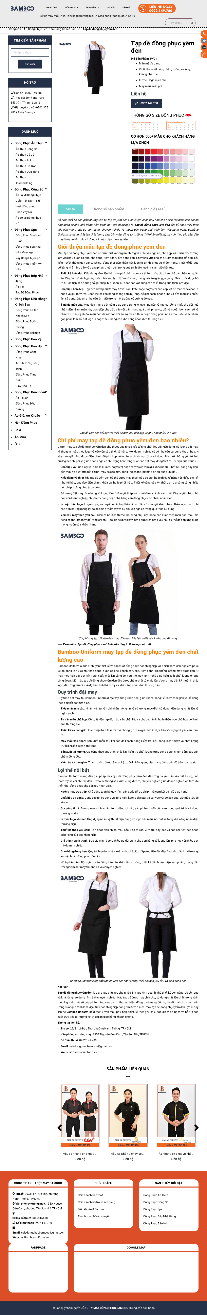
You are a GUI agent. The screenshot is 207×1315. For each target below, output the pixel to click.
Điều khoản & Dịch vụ (91, 1209)
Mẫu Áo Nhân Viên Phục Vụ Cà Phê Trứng (137, 1153)
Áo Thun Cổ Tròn (26, 166)
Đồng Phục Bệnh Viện (30, 392)
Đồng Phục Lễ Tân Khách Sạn (27, 312)
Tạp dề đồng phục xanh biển (95, 644)
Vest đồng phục (25, 206)
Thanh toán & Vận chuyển (94, 1216)
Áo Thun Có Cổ (25, 154)
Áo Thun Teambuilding (24, 180)
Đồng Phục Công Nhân (26, 354)
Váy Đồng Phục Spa (28, 258)
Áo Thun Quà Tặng (27, 171)
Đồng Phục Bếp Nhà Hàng (29, 278)
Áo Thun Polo (24, 160)
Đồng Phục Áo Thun (29, 143)
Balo (18, 430)
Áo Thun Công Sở (26, 149)
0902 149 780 (33, 92)
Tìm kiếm (30, 64)
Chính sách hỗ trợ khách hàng (96, 1202)
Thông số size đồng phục (158, 115)
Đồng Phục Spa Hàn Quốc (28, 238)
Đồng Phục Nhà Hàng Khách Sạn (30, 301)
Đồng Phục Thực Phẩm (26, 377)
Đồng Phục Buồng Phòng (27, 324)
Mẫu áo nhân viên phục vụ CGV (82, 1153)
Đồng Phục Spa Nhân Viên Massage (29, 249)
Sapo (151, 1308)
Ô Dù (18, 444)
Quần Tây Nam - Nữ (28, 200)
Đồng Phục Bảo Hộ (28, 346)
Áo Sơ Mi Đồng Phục (28, 195)
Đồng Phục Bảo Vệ (28, 339)
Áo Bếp (20, 286)
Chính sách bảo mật (90, 1195)
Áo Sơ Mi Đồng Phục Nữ (28, 220)
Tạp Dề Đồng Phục (27, 292)
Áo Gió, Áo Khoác (27, 415)
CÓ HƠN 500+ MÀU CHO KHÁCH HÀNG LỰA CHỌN (163, 139)
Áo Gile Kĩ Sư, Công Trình (27, 366)
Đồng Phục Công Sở (29, 189)
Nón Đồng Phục (26, 423)
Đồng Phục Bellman (28, 332)
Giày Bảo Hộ (23, 385)
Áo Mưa (20, 437)
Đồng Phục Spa (26, 230)
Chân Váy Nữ (24, 212)
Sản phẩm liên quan (128, 1068)
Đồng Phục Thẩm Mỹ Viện (29, 266)
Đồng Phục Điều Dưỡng (25, 406)
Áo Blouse (22, 397)
